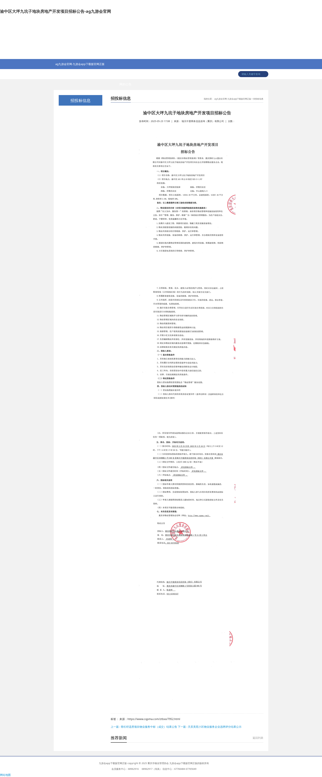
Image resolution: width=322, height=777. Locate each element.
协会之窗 (78, 74)
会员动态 (173, 74)
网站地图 (5, 775)
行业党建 (94, 74)
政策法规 (109, 74)
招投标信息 (141, 74)
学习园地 (205, 74)
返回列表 (258, 738)
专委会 (157, 74)
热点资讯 (62, 74)
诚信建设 (221, 74)
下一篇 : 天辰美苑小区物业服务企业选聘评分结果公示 (209, 727)
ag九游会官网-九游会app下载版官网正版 (79, 64)
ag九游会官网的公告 (125, 75)
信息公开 (189, 74)
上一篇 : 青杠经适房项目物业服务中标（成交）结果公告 (144, 727)
